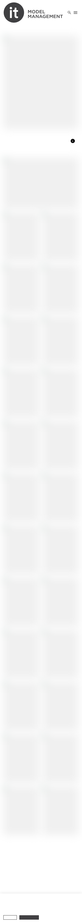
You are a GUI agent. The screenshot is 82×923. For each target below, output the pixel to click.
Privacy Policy (66, 904)
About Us (10, 863)
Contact (9, 877)
